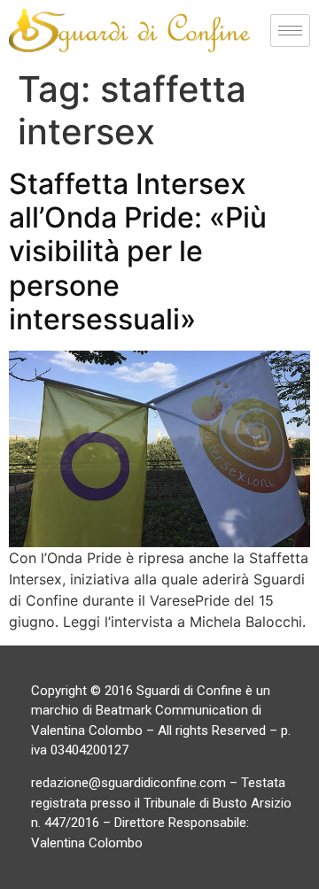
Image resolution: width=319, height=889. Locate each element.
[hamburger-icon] (290, 30)
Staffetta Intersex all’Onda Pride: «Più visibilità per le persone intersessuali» (138, 251)
